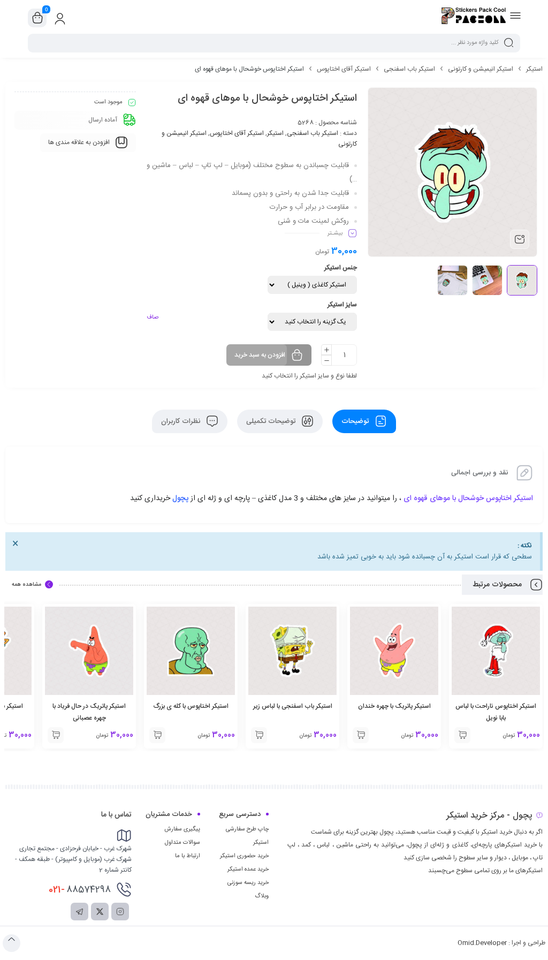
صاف (152, 317)
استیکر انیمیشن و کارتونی (480, 69)
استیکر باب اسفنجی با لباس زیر (292, 706)
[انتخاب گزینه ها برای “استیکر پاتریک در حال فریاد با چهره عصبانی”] (56, 735)
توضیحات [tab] (356, 421)
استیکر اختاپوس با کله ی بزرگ (191, 706)
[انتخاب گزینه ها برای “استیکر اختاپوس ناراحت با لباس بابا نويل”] (462, 735)
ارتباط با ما (187, 856)
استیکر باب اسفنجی (409, 69)
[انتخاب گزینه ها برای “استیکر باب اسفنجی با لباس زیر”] (259, 735)
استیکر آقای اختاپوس (344, 69)
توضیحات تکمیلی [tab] (272, 421)
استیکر (534, 69)
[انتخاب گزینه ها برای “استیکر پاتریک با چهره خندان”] (361, 735)
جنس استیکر (340, 267)
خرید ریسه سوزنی (248, 883)
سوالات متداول (182, 843)
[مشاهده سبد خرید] (37, 18)
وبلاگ (262, 896)
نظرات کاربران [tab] (181, 421)
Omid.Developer (482, 943)
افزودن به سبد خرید (259, 355)
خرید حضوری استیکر (244, 856)
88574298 (80, 889)
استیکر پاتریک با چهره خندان (394, 706)
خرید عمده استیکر (248, 869)
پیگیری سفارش (182, 829)
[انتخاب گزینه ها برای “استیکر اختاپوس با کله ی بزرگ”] (157, 735)
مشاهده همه (26, 584)
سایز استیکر (342, 304)
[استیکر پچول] (474, 17)
